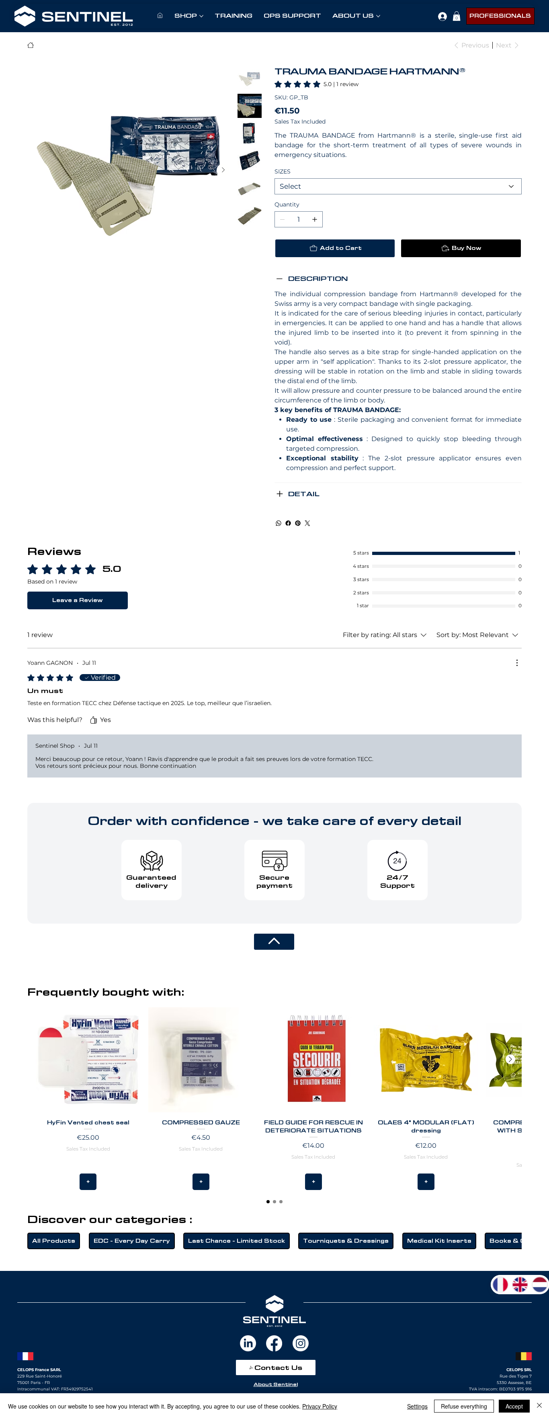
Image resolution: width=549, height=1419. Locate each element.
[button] (457, 16)
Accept (514, 1406)
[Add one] (315, 219)
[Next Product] (510, 1059)
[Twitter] (307, 523)
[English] (520, 1284)
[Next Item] (223, 170)
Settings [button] (417, 1406)
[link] (316, 84)
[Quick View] (88, 1059)
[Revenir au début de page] (274, 942)
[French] (500, 1284)
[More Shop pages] (201, 16)
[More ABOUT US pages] (378, 16)
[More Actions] (517, 663)
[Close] (539, 1406)
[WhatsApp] (278, 523)
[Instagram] (301, 1343)
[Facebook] (288, 523)
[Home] (30, 45)
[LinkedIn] (248, 1343)
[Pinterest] (298, 523)
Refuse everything (464, 1406)
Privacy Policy (319, 1406)
